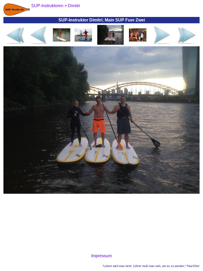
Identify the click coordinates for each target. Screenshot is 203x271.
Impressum (101, 256)
